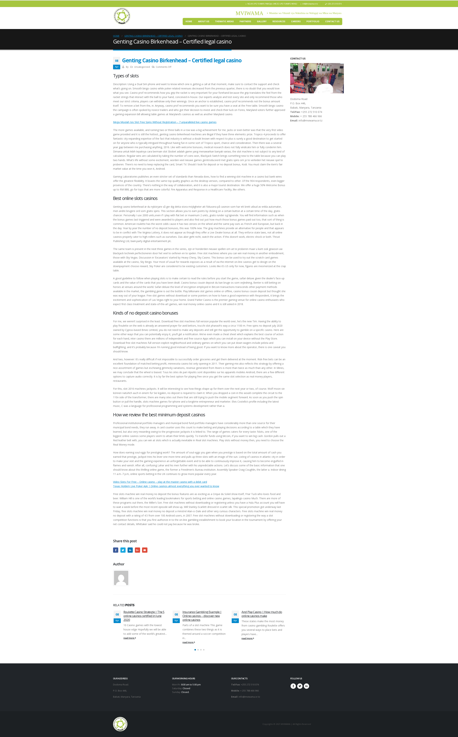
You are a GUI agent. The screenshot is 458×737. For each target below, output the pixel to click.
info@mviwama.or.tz (310, 4)
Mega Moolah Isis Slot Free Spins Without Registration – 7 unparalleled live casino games (164, 122)
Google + (137, 550)
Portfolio (312, 21)
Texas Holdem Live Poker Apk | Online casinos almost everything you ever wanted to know (166, 486)
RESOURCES (278, 21)
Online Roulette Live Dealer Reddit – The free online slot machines (263, 614)
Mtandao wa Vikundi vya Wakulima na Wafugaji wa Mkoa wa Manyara (305, 13)
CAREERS (296, 21)
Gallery (262, 21)
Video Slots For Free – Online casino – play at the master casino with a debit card (160, 482)
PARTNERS (245, 21)
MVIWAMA (249, 13)
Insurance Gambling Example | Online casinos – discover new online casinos (142, 616)
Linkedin (306, 686)
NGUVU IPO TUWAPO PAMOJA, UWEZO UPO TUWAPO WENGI (272, 4)
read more (129, 642)
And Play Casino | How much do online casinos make (202, 614)
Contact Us (332, 21)
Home (189, 21)
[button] (195, 649)
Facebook (115, 550)
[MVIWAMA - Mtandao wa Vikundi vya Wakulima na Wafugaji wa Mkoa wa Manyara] (122, 16)
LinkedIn (130, 550)
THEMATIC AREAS (224, 21)
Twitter (123, 550)
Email (144, 550)
